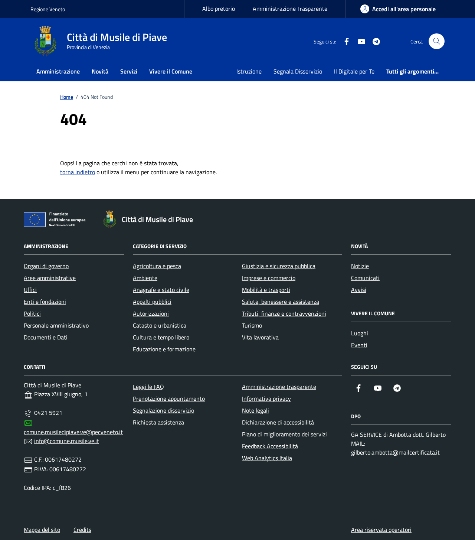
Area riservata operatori (381, 529)
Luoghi (359, 333)
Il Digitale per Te (354, 71)
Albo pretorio (218, 8)
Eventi (359, 345)
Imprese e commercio (268, 277)
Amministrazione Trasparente (290, 8)
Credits (82, 529)
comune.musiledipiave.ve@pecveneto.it (73, 431)
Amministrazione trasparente (279, 386)
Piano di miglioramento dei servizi (284, 434)
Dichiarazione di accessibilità (278, 422)
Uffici (30, 289)
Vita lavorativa (260, 337)
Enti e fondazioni (45, 301)
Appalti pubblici (152, 301)
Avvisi (358, 289)
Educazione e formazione (164, 349)
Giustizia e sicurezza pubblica (278, 265)
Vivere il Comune (170, 71)
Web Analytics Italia (267, 457)
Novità (100, 71)
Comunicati (365, 277)
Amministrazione (58, 71)
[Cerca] (437, 41)
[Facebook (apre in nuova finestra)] (343, 41)
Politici (32, 313)
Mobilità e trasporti (266, 289)
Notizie (360, 265)
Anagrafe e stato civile (161, 289)
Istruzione (249, 71)
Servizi (128, 71)
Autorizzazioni (151, 313)
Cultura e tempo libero (161, 337)
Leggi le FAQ (148, 386)
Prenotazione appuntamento (169, 398)
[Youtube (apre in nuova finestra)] (358, 41)
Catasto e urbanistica (159, 325)
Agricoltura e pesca (157, 265)
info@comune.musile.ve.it (66, 440)
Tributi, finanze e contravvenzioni (284, 313)
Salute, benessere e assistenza (280, 301)
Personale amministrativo (56, 325)
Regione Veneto (47, 9)
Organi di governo (46, 265)
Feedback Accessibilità (270, 446)
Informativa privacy (266, 398)
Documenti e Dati (46, 337)
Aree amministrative (50, 277)
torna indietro (77, 171)
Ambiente (145, 277)
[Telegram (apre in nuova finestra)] (373, 41)
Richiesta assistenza (158, 422)
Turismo (252, 325)
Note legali (255, 410)
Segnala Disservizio (297, 71)
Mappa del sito (42, 529)
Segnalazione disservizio (163, 410)
